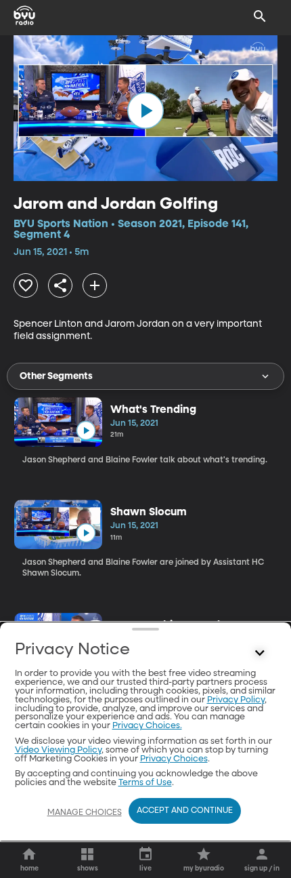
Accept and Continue (185, 811)
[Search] (260, 16)
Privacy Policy (236, 700)
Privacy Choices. (147, 725)
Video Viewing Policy (58, 750)
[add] (95, 285)
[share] (60, 285)
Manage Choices (84, 813)
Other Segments (56, 376)
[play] (145, 110)
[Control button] (260, 653)
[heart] (26, 285)
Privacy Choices (174, 759)
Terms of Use (145, 782)
